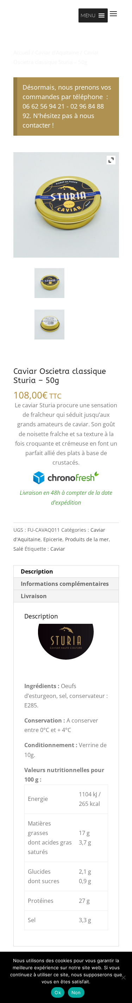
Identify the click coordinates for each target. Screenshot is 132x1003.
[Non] (123, 977)
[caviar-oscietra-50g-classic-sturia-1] (49, 283)
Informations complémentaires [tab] (65, 584)
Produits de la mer (87, 539)
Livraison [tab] (34, 596)
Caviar (57, 548)
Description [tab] (37, 571)
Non (76, 992)
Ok (58, 992)
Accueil (21, 52)
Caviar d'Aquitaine (57, 52)
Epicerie (52, 539)
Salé (18, 548)
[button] (88, 15)
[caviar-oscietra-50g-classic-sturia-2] (49, 324)
